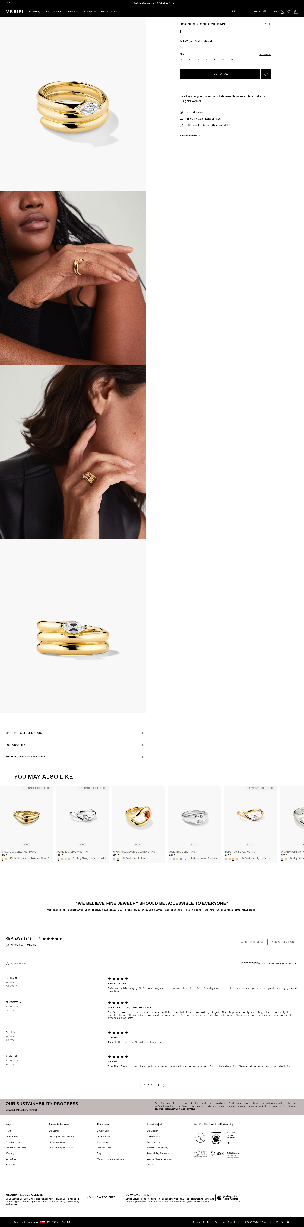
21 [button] (159, 1085)
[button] (140, 1086)
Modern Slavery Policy (157, 1148)
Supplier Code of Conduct (159, 1159)
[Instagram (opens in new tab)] (276, 1222)
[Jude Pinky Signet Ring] (194, 817)
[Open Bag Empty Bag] (296, 12)
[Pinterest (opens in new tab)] (282, 1222)
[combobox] (283, 963)
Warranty (10, 1153)
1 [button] (144, 1085)
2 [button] (148, 1085)
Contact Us (11, 1159)
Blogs (100, 1153)
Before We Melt (109, 12)
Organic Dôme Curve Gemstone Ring (134, 852)
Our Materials (103, 1137)
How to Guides (104, 1148)
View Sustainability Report (21, 1110)
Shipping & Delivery (15, 1142)
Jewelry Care (103, 1131)
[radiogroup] (181, 46)
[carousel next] (9, 3)
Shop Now (167, 3)
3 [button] (152, 1085)
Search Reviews (19, 964)
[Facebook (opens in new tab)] (271, 1222)
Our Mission (153, 1131)
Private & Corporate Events (62, 1148)
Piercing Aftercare (57, 1142)
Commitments (153, 1142)
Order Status (12, 1137)
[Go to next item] (178, 870)
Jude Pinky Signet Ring (182, 852)
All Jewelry (34, 12)
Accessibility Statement (158, 1153)
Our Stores (54, 1131)
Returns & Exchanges (16, 1148)
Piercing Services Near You (61, 1137)
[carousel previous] (7, 3)
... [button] (155, 1085)
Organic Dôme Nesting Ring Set (19, 852)
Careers (150, 1165)
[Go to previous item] (126, 870)
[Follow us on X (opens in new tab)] (288, 1222)
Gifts (47, 12)
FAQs (8, 1131)
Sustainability (153, 1137)
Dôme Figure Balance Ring (72, 852)
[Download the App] (227, 1198)
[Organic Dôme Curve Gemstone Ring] (138, 817)
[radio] (181, 46)
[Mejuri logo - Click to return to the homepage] (14, 11)
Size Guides (103, 1142)
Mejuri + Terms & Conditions (110, 1159)
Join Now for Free (101, 1197)
